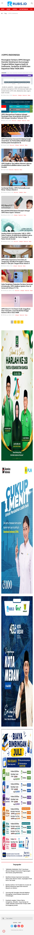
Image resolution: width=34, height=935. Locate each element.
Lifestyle (20, 95)
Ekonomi (15, 95)
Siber (19, 922)
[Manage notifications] (3, 931)
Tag (5, 13)
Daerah (15, 9)
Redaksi (15, 922)
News (2, 9)
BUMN (8, 9)
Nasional (25, 95)
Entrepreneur (23, 9)
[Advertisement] (17, 32)
